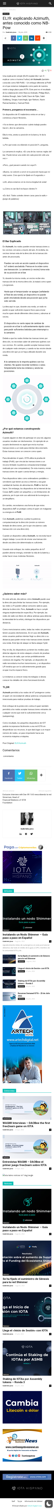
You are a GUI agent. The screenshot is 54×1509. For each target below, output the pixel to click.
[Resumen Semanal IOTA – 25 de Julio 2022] (9, 996)
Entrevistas (7, 1118)
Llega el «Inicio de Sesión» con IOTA (33, 968)
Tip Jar (19, 1501)
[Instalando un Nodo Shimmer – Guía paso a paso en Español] (27, 913)
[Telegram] (27, 834)
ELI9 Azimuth (20, 743)
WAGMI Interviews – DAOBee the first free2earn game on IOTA (26, 1124)
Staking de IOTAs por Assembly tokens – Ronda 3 (22, 1380)
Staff (13, 1501)
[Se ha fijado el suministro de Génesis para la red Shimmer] (9, 959)
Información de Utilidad (33, 1501)
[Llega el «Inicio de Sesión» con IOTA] (9, 971)
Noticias (6, 930)
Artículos (12, 10)
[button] (50, 3)
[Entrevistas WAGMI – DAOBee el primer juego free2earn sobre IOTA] (27, 1147)
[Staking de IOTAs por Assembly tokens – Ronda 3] (9, 984)
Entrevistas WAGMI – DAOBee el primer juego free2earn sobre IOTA (25, 1163)
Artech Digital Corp (35, 1506)
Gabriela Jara (11, 32)
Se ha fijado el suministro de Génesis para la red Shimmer (26, 1280)
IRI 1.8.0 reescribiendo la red (39, 794)
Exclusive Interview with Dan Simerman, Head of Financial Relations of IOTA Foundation (15, 798)
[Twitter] (32, 834)
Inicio (5, 10)
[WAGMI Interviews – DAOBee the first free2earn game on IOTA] (27, 1108)
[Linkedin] (21, 834)
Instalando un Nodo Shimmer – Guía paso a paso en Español (25, 936)
